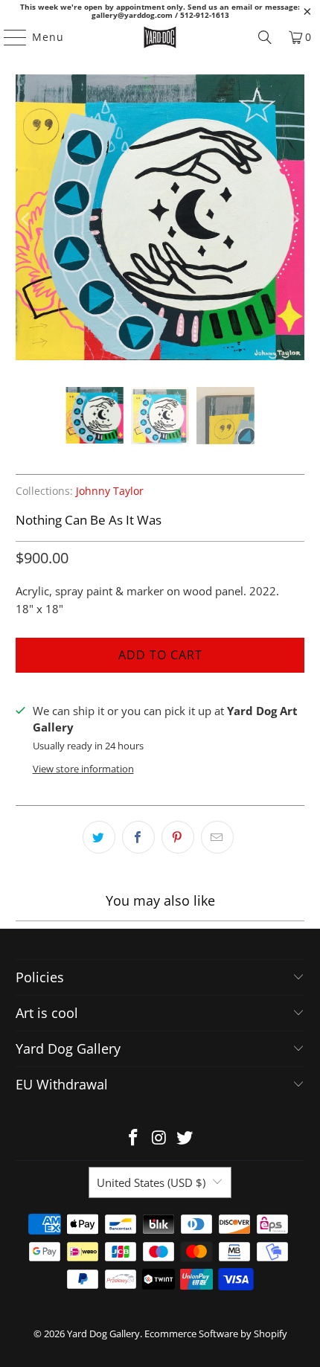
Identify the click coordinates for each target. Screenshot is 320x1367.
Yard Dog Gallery (103, 1333)
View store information (83, 768)
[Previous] (27, 219)
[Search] (265, 37)
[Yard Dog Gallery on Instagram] (159, 1138)
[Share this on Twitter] (99, 837)
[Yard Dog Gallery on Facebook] (133, 1138)
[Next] (293, 219)
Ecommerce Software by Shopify (215, 1333)
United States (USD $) (151, 1182)
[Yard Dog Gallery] (160, 37)
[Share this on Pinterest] (177, 837)
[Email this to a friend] (217, 837)
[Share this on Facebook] (138, 837)
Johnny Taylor (110, 491)
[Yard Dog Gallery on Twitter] (185, 1138)
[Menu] (8, 37)
